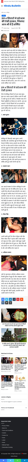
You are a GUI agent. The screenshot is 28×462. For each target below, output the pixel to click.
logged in (10, 401)
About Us (4, 428)
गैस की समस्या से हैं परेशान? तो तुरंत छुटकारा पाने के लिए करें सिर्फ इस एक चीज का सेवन (20, 386)
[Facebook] (3, 299)
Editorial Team (5, 444)
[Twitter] (6, 299)
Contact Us (5, 435)
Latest (3, 440)
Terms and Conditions (7, 430)
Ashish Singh (6, 28)
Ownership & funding (7, 447)
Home (4, 12)
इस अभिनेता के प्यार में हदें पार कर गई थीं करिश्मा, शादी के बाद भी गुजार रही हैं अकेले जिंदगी (20, 368)
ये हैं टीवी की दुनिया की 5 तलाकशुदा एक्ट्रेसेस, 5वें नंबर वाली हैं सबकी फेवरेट (7, 385)
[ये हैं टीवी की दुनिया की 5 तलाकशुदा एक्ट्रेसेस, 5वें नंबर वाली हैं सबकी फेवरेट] (7, 378)
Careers (4, 432)
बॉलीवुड (8, 12)
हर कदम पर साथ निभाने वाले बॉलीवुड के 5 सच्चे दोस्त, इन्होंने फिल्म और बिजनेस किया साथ (7, 367)
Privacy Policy (5, 425)
